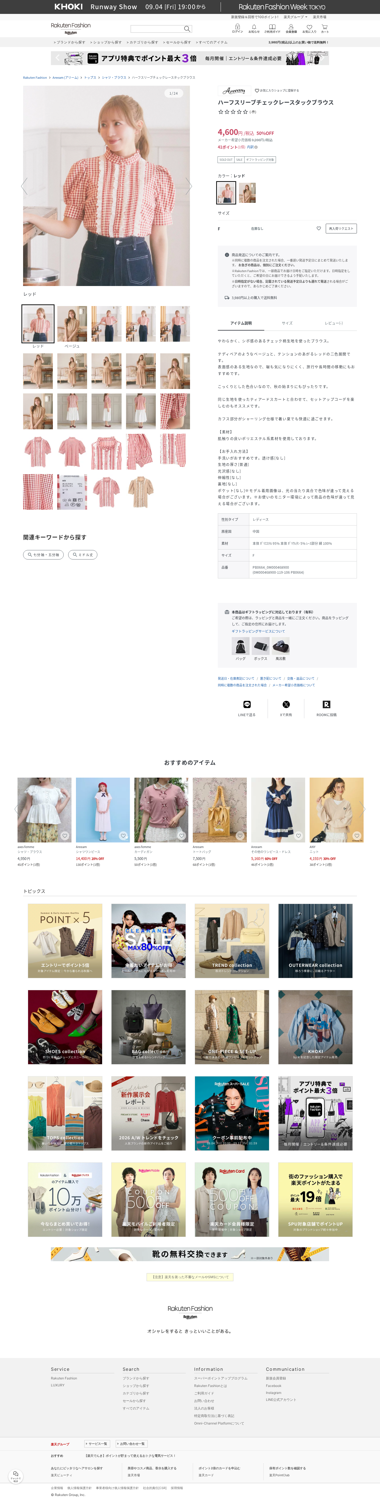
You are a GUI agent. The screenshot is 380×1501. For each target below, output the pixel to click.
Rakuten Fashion (35, 77)
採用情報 (177, 1488)
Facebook (274, 1386)
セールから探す (134, 1401)
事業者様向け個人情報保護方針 (117, 1488)
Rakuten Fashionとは (210, 1386)
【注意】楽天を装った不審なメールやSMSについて (190, 1277)
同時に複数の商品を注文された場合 (242, 685)
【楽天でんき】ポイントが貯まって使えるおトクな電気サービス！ (130, 1456)
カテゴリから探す (136, 1393)
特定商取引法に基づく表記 (214, 1416)
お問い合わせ (204, 1401)
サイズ (287, 323)
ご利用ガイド (204, 1393)
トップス (90, 77)
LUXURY (58, 1385)
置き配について (271, 678)
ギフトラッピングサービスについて (258, 631)
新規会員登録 (276, 1378)
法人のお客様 (204, 1408)
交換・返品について (301, 678)
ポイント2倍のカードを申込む (219, 1468)
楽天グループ (294, 17)
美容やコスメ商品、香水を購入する (152, 1468)
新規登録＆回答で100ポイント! (254, 17)
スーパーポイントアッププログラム (221, 1378)
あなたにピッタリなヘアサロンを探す (77, 1468)
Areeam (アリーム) (65, 77)
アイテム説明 (241, 323)
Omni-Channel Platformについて (219, 1423)
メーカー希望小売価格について (293, 685)
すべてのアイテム (136, 1408)
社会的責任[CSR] (155, 1488)
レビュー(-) (334, 323)
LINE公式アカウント (281, 1400)
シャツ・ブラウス (114, 77)
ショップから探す (136, 1386)
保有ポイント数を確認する (287, 1468)
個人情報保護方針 (79, 1488)
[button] (106, 186)
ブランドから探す (136, 1378)
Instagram (273, 1393)
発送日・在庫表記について (236, 678)
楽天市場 (319, 17)
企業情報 (57, 1488)
